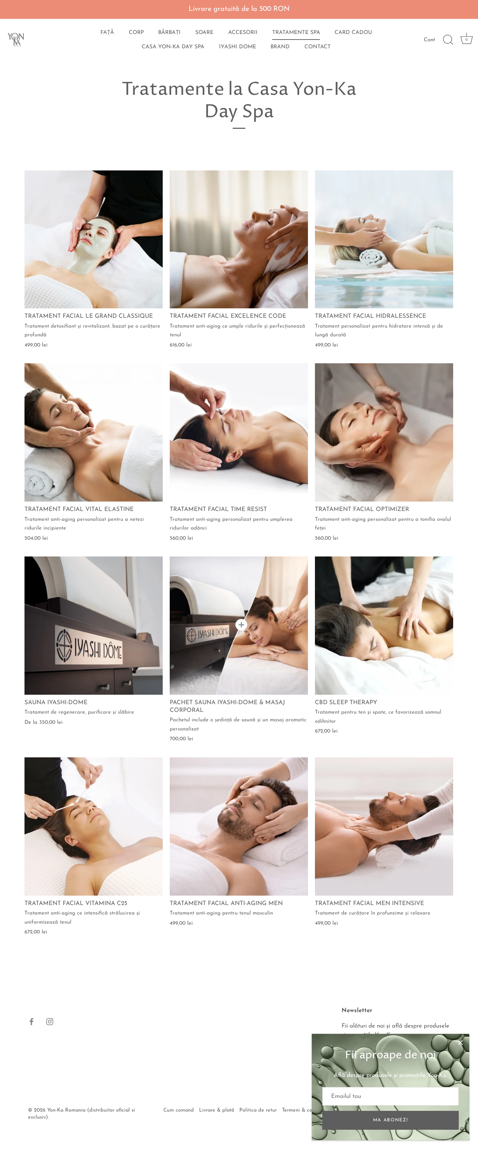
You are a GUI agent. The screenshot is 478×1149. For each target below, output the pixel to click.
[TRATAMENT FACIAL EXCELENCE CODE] (239, 239)
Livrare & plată (216, 1110)
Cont (429, 40)
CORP (136, 32)
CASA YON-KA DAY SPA (173, 47)
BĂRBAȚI (169, 32)
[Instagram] (49, 1021)
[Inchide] (460, 1042)
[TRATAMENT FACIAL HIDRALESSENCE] (384, 239)
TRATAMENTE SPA (296, 32)
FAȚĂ (107, 32)
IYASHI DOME (237, 47)
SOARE (204, 32)
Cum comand (178, 1110)
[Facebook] (31, 1021)
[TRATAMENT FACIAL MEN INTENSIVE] (384, 826)
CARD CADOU (353, 32)
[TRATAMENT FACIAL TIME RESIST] (239, 432)
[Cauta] (448, 40)
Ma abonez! (390, 1120)
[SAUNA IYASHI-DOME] (93, 625)
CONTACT (317, 47)
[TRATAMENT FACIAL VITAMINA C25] (93, 826)
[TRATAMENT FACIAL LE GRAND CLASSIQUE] (93, 239)
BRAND (280, 47)
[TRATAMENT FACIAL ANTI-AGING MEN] (239, 826)
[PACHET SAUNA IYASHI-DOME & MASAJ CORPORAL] (239, 625)
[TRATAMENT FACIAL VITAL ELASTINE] (93, 432)
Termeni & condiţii (303, 1110)
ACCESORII (243, 32)
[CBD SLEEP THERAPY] (384, 625)
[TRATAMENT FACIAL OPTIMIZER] (384, 432)
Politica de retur (258, 1110)
